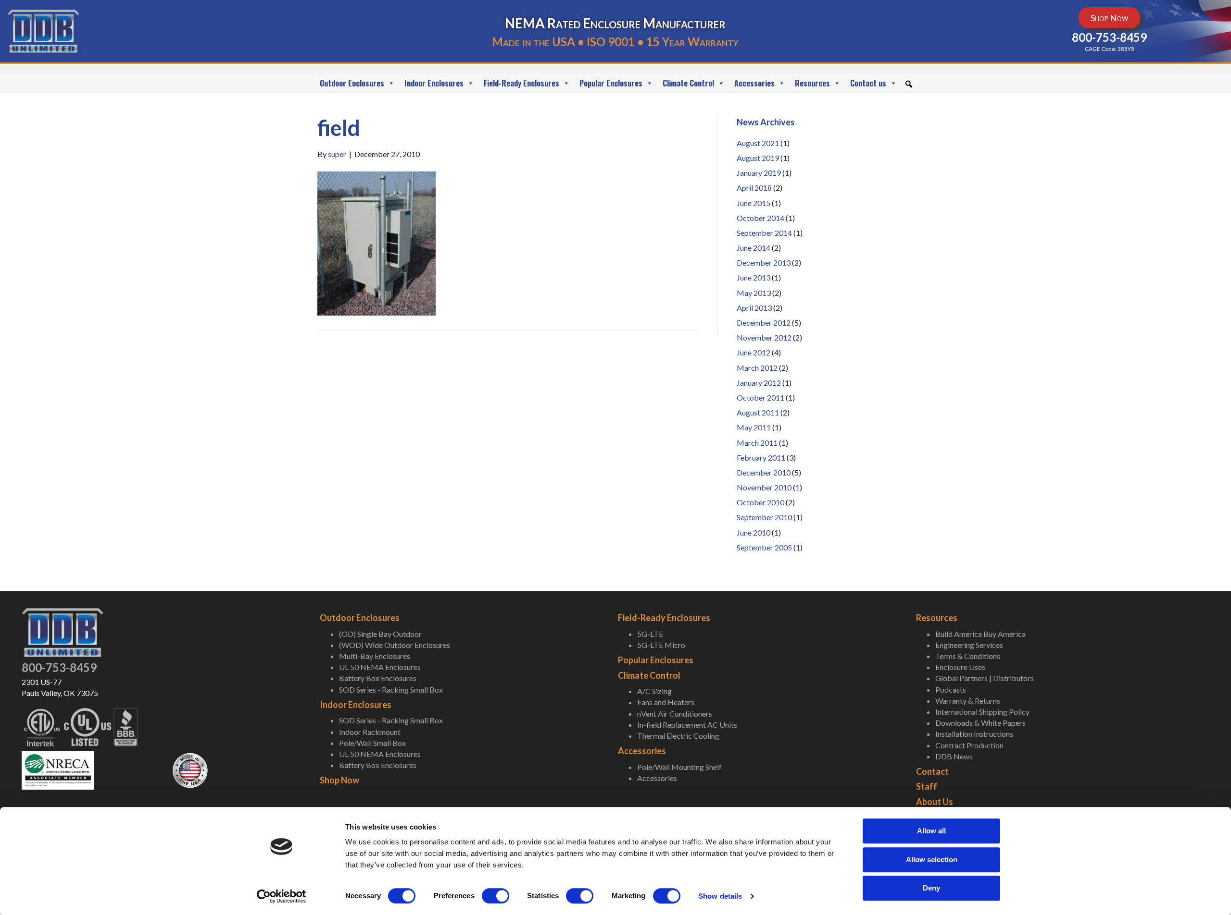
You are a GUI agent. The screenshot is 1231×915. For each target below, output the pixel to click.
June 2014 (753, 247)
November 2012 (764, 337)
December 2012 (764, 322)
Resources (812, 83)
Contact (932, 771)
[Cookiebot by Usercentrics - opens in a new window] (281, 896)
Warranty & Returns (967, 700)
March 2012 (757, 367)
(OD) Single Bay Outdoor (380, 633)
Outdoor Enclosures (352, 83)
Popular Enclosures (610, 83)
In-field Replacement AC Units (687, 724)
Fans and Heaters (665, 702)
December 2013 (764, 262)
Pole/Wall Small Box (372, 742)
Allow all (931, 831)
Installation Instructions (974, 733)
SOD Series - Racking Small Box (391, 689)
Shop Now (339, 780)
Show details (720, 896)
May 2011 (754, 427)
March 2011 (757, 442)
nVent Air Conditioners (674, 713)
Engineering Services (969, 644)
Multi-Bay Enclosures (374, 655)
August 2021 (758, 142)
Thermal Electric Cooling (678, 735)
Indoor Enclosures (434, 83)
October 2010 (760, 502)
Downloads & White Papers (980, 722)
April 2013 (754, 307)
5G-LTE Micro (661, 644)
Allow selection (931, 859)
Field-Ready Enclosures (521, 83)
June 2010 (753, 532)
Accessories (754, 83)
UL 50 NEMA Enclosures (380, 666)
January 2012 (759, 382)
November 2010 (764, 487)
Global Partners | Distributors (984, 678)
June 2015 (753, 202)
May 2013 (754, 292)
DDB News (954, 756)
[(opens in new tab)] (58, 769)
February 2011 (761, 457)
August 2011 (758, 412)
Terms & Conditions (967, 655)
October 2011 (760, 397)
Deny (931, 888)
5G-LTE (650, 633)
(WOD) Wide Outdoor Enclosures (394, 644)
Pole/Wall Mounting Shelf (679, 766)
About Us (934, 801)
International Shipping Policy (982, 711)
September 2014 (764, 232)
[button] (909, 84)
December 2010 (764, 472)
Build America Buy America (980, 633)
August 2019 (758, 157)
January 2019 (759, 172)
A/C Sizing (654, 690)
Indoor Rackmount (370, 731)
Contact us (868, 83)
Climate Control (688, 83)
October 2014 (760, 217)
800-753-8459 (59, 667)
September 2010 (764, 517)
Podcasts (950, 689)
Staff (926, 786)
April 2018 (754, 187)
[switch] (495, 895)
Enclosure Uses (960, 666)
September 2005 (764, 547)
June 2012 (753, 352)
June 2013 (753, 277)
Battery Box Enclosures (377, 678)
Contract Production (969, 745)
